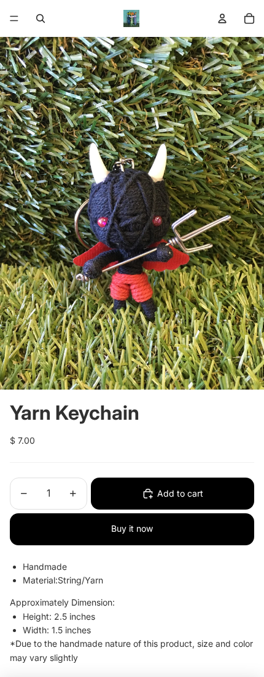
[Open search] (40, 18)
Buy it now (132, 528)
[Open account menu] (222, 18)
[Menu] (14, 18)
